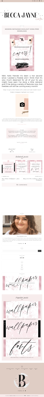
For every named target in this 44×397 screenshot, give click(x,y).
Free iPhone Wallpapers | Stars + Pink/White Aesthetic (22, 319)
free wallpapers (24, 368)
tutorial (36, 368)
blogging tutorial (10, 368)
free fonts (17, 368)
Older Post (38, 176)
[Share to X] (10, 151)
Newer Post (6, 176)
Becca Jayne (13, 395)
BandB (28, 395)
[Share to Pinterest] (13, 151)
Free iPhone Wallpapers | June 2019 (11, 179)
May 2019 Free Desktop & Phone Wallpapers (32, 179)
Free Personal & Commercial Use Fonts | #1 (22, 357)
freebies (31, 368)
